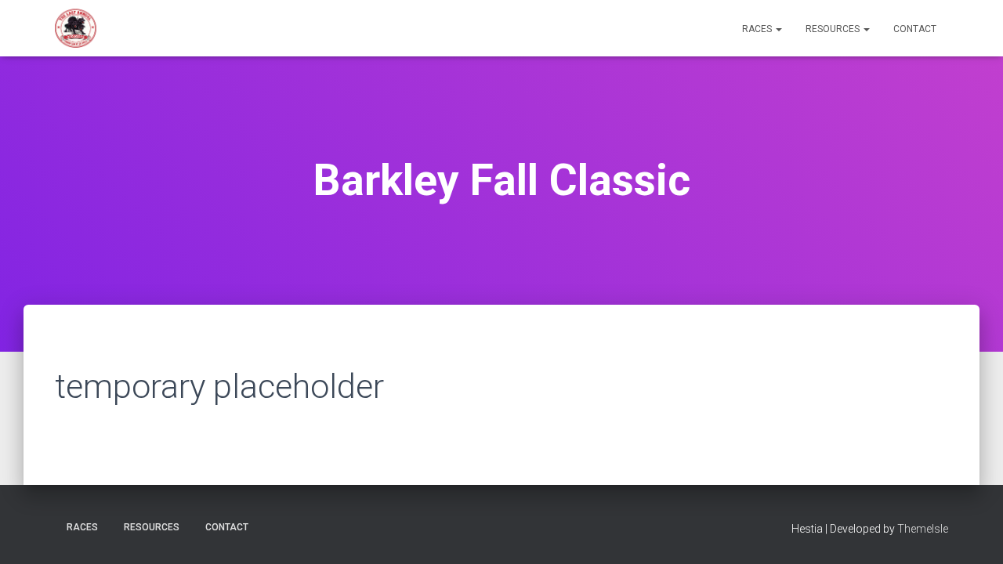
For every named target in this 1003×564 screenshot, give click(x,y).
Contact (914, 29)
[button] (778, 29)
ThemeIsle (922, 528)
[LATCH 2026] (75, 28)
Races (758, 29)
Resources (834, 29)
